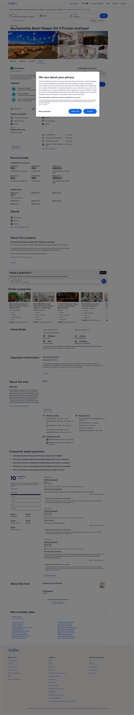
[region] (68, 94)
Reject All (75, 111)
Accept (90, 111)
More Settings (44, 111)
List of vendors (43, 104)
